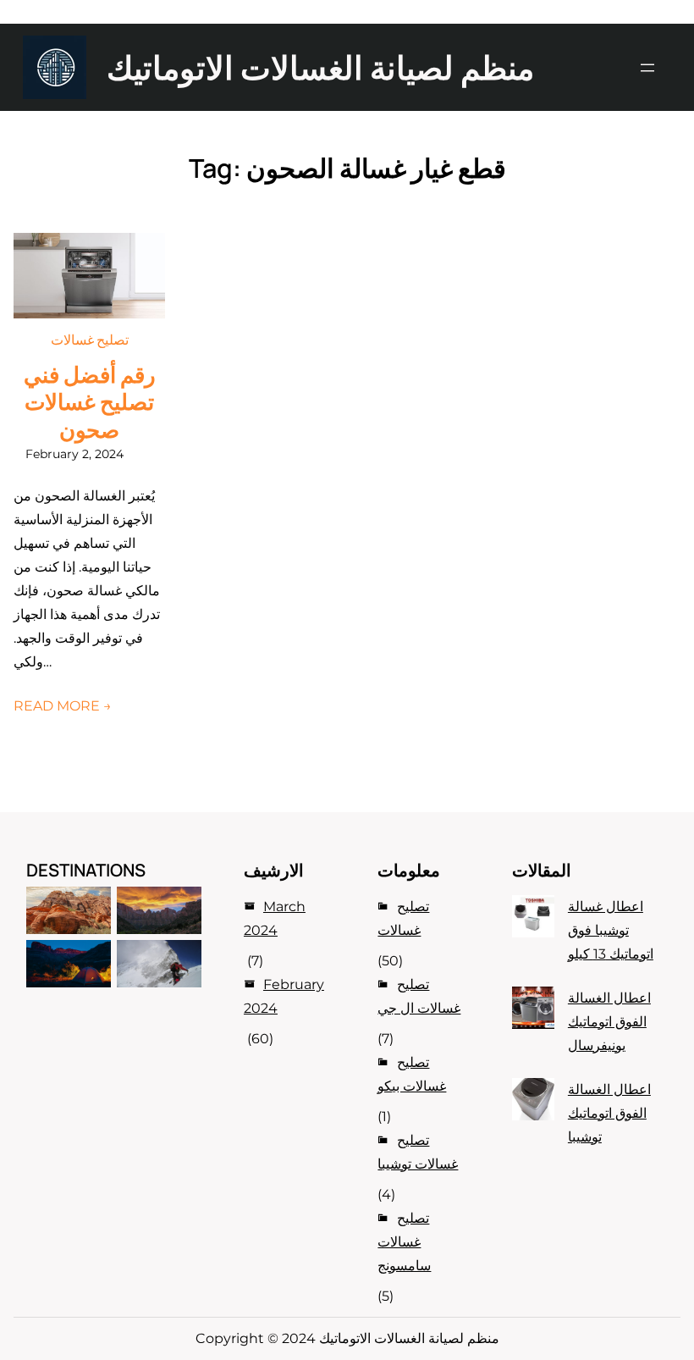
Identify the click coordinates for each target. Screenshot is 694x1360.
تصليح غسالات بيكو (411, 1074)
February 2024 (284, 996)
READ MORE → (63, 706)
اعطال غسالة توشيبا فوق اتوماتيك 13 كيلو (610, 930)
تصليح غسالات (90, 339)
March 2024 (275, 918)
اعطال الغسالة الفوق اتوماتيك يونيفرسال (609, 1021)
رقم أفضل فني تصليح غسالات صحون (90, 402)
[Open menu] (647, 68)
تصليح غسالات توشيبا (417, 1152)
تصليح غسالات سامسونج (404, 1242)
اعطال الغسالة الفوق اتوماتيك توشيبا (609, 1113)
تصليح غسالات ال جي (418, 996)
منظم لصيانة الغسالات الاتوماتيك (320, 67)
